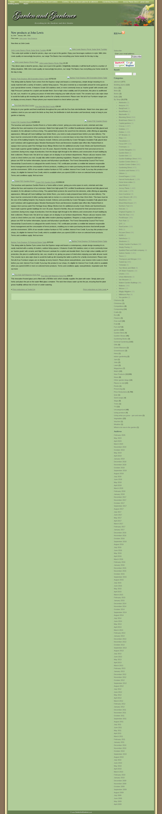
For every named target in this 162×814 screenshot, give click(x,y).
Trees (116, 404)
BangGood (123, 108)
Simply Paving (124, 247)
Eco (115, 315)
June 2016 (118, 550)
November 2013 (120, 642)
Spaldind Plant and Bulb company (131, 250)
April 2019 (118, 456)
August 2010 (119, 757)
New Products (119, 374)
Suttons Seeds (124, 253)
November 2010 (120, 748)
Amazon (122, 105)
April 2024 (118, 441)
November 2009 (120, 784)
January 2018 (119, 494)
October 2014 (119, 609)
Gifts (116, 345)
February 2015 (119, 597)
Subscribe (118, 51)
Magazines (118, 368)
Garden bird (123, 156)
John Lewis (123, 191)
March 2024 (118, 444)
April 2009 (118, 804)
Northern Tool (124, 206)
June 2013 (118, 657)
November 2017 (120, 500)
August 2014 (119, 615)
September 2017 (120, 506)
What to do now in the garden (125, 427)
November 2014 (120, 606)
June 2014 (118, 621)
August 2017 (119, 509)
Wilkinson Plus (124, 294)
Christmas (118, 303)
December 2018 (120, 462)
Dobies (121, 132)
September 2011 (120, 719)
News (116, 377)
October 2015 (119, 574)
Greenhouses (119, 351)
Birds (116, 91)
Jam (115, 359)
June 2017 (118, 515)
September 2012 (120, 683)
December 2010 (120, 745)
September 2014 (120, 612)
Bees (116, 88)
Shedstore (123, 241)
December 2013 (120, 639)
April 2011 (117, 733)
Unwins (122, 274)
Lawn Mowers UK (125, 197)
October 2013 (119, 645)
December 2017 (120, 497)
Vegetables (118, 418)
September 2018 (120, 470)
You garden (123, 297)
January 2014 (119, 636)
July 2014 (117, 618)
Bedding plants (119, 85)
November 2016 (120, 535)
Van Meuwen (124, 280)
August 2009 (119, 792)
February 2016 (119, 562)
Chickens (117, 300)
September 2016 (120, 541)
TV (115, 407)
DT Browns (123, 135)
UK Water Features (126, 271)
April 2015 (118, 592)
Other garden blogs (121, 380)
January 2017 (119, 530)
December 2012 (120, 674)
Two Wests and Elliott (127, 268)
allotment (117, 82)
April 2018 (118, 485)
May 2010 (118, 766)
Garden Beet (124, 153)
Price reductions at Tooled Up (23, 289)
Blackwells (123, 114)
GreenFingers (124, 176)
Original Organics (125, 212)
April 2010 (118, 769)
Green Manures (120, 348)
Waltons (122, 286)
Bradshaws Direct (126, 120)
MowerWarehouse (126, 203)
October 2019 (119, 450)
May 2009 (118, 801)
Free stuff (117, 321)
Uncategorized (119, 410)
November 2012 (120, 677)
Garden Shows (119, 336)
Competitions (119, 306)
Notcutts (122, 209)
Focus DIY (123, 144)
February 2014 (119, 633)
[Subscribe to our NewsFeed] (123, 33)
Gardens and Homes (127, 170)
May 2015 (118, 589)
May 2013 (118, 659)
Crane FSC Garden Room (21, 122)
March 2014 (118, 630)
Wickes (122, 288)
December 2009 (120, 781)
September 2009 (120, 789)
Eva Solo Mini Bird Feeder (45, 106)
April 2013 (118, 662)
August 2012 (119, 686)
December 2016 (120, 533)
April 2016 (118, 556)
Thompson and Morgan (128, 259)
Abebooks (123, 102)
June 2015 (118, 586)
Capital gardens (125, 123)
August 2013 (119, 651)
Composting (118, 309)
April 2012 (118, 698)
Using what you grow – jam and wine (128, 415)
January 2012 (119, 707)
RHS (120, 229)
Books (116, 94)
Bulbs (116, 97)
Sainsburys (123, 238)
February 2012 (119, 704)
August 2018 (119, 473)
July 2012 (117, 689)
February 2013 (119, 668)
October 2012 (119, 680)
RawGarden (123, 226)
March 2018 (118, 488)
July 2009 (117, 795)
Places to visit (119, 383)
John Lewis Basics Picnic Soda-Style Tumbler (28, 50)
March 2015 (118, 595)
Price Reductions (120, 392)
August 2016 (119, 544)
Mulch (26, 4)
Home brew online (126, 182)
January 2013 (119, 671)
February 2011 (119, 739)
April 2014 (118, 627)
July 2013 (117, 654)
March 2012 (118, 701)
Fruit (115, 324)
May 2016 (118, 553)
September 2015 (120, 577)
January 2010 (119, 778)
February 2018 (119, 491)
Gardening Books (120, 339)
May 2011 (117, 730)
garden (116, 330)
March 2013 (118, 665)
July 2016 (117, 547)
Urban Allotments (125, 277)
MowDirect (123, 200)
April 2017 (118, 521)
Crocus (122, 126)
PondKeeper (123, 218)
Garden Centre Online (127, 164)
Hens (116, 353)
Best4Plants (123, 111)
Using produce (119, 413)
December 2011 (120, 710)
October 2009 (119, 786)
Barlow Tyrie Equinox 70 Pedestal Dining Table (29, 242)
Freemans (123, 147)
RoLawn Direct (124, 232)
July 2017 (117, 512)
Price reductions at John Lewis (95, 289)
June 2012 (118, 692)
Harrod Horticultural (126, 179)
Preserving (118, 389)
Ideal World (123, 185)
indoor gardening (120, 356)
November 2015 (120, 571)
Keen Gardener (125, 194)
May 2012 (118, 695)
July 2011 (117, 724)
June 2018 (118, 479)
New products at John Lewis (27, 32)
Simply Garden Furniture (128, 244)
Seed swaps (118, 398)
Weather (117, 424)
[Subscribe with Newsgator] (119, 66)
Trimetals (122, 265)
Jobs (116, 362)
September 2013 (120, 648)
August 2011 (118, 722)
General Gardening (121, 342)
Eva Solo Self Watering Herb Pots (54, 276)
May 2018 (118, 482)
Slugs (116, 401)
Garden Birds (119, 333)
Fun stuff (117, 327)
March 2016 (118, 559)
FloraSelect (123, 141)
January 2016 (119, 565)
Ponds (116, 386)
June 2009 (118, 798)
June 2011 (118, 727)
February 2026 (119, 435)
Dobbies (122, 129)
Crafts (116, 312)
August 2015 (119, 580)
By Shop (117, 99)
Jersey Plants (124, 188)
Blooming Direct (125, 117)
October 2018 (119, 468)
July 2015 (117, 583)
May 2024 (118, 438)
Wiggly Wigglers (125, 291)
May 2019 (118, 453)
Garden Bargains (125, 150)
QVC (121, 224)
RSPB (121, 235)
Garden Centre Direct (127, 162)
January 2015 (119, 600)
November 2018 (120, 465)
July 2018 (117, 476)
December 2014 (120, 603)
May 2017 (118, 518)
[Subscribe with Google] (130, 63)
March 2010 (118, 772)
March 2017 (118, 524)
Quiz (116, 395)
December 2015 (120, 568)
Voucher (117, 421)
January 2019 (119, 459)
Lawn (116, 365)
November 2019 (120, 447)
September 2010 (120, 754)
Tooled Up (123, 262)
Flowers (117, 318)
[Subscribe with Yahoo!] (119, 63)
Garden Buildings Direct (128, 159)
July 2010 (117, 760)
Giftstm (121, 173)
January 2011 (119, 742)
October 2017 (119, 503)
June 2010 (118, 763)
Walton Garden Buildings (128, 283)
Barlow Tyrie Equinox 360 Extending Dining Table (29, 79)
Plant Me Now (124, 215)
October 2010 (119, 751)
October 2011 (119, 716)
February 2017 (119, 527)
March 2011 (118, 736)
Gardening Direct (125, 167)
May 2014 (118, 624)
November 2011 (120, 713)
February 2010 (119, 775)
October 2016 (119, 538)
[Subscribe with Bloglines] (130, 66)
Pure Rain (122, 221)
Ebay (121, 138)
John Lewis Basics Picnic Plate (51, 63)
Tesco (121, 256)
